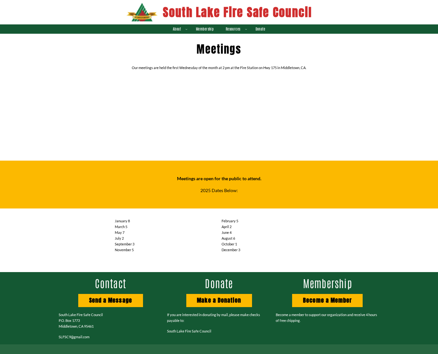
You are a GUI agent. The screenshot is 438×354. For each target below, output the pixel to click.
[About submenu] (186, 29)
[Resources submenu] (246, 29)
